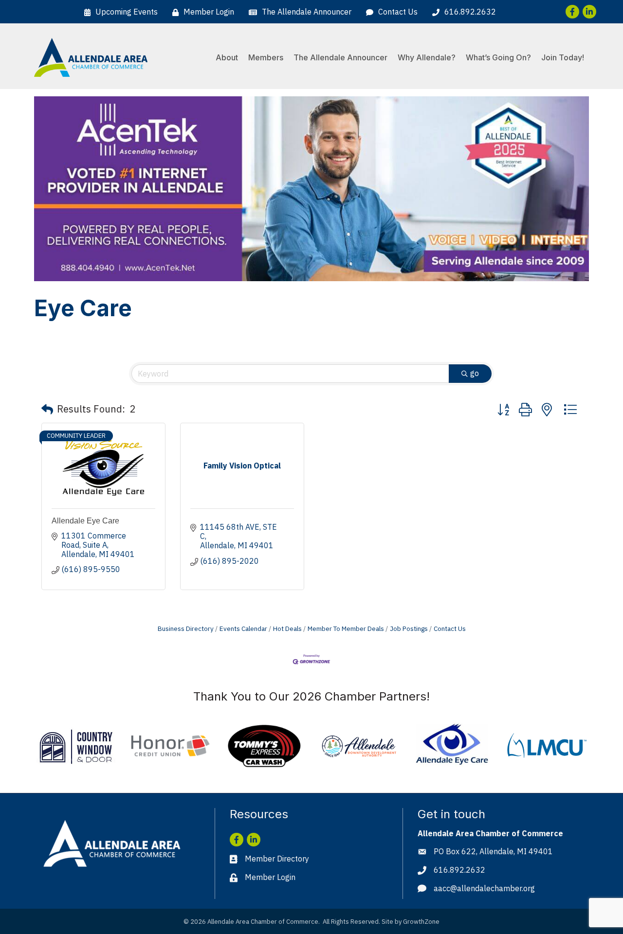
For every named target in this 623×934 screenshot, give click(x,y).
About (227, 57)
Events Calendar (243, 628)
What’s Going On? (498, 57)
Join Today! (562, 57)
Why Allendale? (427, 57)
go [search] (474, 373)
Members (265, 57)
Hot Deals (287, 628)
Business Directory (186, 628)
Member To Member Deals (346, 628)
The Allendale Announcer (340, 57)
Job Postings (409, 628)
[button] (47, 409)
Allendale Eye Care (85, 521)
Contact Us (450, 628)
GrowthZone (421, 921)
